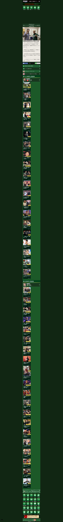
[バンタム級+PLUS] (31, 69)
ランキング (35, 9)
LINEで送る (38, 63)
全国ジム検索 (35, 505)
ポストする (32, 63)
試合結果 (28, 9)
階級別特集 (35, 501)
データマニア (28, 505)
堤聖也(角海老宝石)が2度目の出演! (31, 41)
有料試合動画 (24, 505)
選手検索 (39, 9)
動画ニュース (31, 9)
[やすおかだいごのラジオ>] (31, 72)
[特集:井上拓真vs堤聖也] (31, 67)
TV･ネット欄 (24, 501)
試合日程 (24, 9)
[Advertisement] (31, 17)
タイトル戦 (31, 501)
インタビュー (38, 501)
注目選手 (39, 505)
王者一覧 (28, 501)
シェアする (25, 63)
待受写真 (31, 505)
